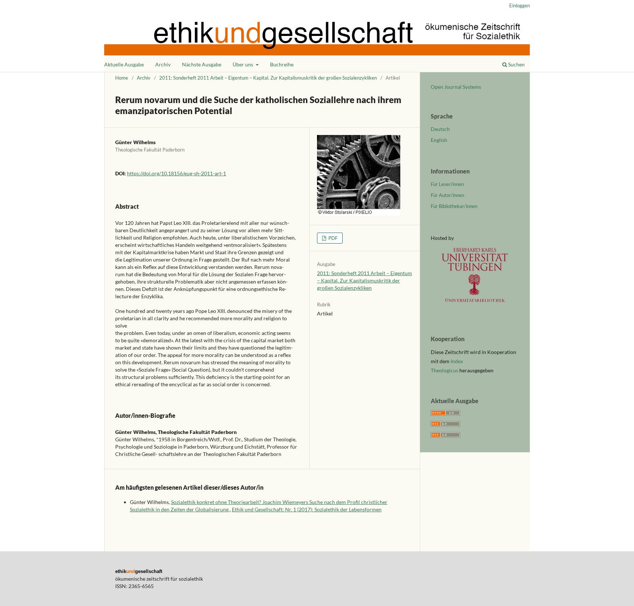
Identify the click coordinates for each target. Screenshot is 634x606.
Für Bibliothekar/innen (454, 206)
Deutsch (440, 129)
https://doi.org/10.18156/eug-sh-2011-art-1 (176, 173)
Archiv (163, 64)
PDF (332, 238)
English (439, 140)
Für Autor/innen (447, 195)
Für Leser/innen (447, 184)
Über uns (243, 64)
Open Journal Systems (456, 87)
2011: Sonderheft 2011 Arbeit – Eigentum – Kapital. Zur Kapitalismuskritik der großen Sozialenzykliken (268, 78)
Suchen (516, 64)
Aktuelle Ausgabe (124, 64)
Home (121, 78)
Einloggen (519, 5)
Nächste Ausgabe (201, 64)
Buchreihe (282, 64)
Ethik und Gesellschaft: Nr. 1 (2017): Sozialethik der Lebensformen (307, 509)
